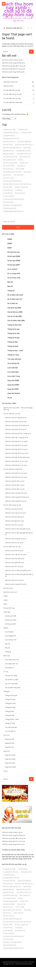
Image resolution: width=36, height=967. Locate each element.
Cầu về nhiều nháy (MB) (16, 321)
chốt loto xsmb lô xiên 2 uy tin (14, 481)
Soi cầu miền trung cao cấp (13, 94)
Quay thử (7, 751)
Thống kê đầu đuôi (14, 325)
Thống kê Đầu (12, 342)
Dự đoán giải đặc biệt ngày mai (12, 181)
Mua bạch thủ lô (20, 193)
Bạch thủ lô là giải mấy (24, 141)
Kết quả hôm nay (9, 608)
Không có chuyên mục (21, 187)
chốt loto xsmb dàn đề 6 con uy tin (14, 66)
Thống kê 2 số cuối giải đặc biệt (12, 205)
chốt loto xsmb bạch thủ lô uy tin (15, 429)
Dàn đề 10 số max (8, 178)
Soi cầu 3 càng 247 (8, 196)
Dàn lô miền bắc (18, 175)
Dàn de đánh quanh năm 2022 (12, 172)
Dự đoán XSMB (7, 187)
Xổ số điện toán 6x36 (15, 295)
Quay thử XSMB (13, 380)
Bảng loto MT (9, 747)
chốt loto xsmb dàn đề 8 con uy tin (16, 449)
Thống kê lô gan (13, 329)
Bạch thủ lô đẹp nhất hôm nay (12, 147)
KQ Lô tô (6, 735)
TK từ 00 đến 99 (13, 363)
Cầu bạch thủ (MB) (14, 308)
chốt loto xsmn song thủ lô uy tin (15, 584)
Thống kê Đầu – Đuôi (15, 351)
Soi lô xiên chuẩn (8, 202)
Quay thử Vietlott (13, 393)
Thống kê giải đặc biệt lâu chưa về (13, 211)
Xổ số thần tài (12, 303)
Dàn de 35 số (21, 166)
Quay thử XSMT (13, 389)
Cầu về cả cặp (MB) (14, 316)
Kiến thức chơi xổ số (10, 82)
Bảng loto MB (9, 739)
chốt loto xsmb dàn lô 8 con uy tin (16, 477)
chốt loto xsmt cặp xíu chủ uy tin (15, 513)
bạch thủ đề (27, 147)
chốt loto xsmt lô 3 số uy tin (14, 525)
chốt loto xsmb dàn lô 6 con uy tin (17, 28)
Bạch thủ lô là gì (7, 144)
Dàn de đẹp (27, 172)
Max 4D (10, 286)
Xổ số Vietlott (9, 632)
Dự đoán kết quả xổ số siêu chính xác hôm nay (17, 184)
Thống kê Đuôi (12, 346)
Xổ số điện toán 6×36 (12, 660)
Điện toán (7, 656)
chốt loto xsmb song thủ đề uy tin (13, 63)
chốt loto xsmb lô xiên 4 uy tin (12, 60)
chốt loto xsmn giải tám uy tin (14, 562)
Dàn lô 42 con (7, 175)
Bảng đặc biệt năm (8, 151)
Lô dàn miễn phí (8, 193)
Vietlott (6, 628)
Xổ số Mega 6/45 (10, 636)
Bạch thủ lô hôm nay (9, 141)
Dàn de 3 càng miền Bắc (10, 163)
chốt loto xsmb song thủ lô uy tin (13, 72)
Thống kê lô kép (13, 338)
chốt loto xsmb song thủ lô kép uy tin (17, 497)
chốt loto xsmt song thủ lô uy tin (15, 539)
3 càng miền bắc (23, 129)
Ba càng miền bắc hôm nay (11, 138)
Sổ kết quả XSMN (13, 261)
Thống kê (10, 291)
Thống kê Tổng (13, 355)
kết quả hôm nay (13, 252)
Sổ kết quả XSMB (13, 256)
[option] (19, 28)
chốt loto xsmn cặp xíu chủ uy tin (15, 554)
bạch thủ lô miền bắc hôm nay (24, 144)
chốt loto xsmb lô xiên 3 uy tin (14, 485)
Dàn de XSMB (20, 169)
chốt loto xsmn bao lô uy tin (14, 550)
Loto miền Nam (13, 372)
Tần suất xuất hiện (14, 359)
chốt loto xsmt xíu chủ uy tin (14, 543)
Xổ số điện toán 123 (14, 299)
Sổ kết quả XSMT (13, 265)
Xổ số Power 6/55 (10, 640)
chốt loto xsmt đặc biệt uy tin (14, 517)
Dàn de (20, 160)
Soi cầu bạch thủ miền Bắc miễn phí (13, 199)
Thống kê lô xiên (13, 333)
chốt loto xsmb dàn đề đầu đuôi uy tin (17, 457)
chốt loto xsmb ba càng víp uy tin (15, 417)
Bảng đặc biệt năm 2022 (23, 151)
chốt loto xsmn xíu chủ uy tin (14, 580)
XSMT (9, 248)
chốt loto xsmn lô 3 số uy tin (14, 566)
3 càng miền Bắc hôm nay (10, 132)
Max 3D (10, 282)
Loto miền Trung (13, 376)
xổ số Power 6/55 (13, 278)
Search (18, 227)
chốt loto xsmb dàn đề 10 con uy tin (16, 453)
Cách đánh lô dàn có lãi (10, 157)
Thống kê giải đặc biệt (9, 208)
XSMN (9, 243)
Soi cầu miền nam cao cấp (12, 98)
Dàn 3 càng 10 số (25, 157)
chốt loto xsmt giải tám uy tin (14, 521)
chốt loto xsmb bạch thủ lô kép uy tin (17, 425)
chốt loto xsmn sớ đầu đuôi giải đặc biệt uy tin (19, 575)
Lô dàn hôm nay (8, 190)
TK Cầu (6, 672)
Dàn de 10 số (24, 163)
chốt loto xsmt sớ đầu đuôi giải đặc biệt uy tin (19, 534)
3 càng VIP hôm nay (9, 135)
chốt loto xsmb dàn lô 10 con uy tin (16, 461)
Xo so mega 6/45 (13, 273)
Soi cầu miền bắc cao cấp (12, 90)
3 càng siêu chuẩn (26, 132)
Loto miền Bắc (12, 368)
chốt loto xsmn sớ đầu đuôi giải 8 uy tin (18, 570)
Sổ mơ (9, 398)
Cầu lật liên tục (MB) (14, 312)
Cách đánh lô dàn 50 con (24, 154)
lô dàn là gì (18, 190)
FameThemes (28, 964)
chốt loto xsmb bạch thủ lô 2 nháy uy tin (18, 433)
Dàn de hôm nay (8, 169)
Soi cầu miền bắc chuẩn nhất (13, 102)
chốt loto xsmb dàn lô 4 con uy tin (16, 465)
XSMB (9, 239)
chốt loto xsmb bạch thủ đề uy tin (16, 421)
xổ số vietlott (12, 269)
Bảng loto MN (9, 743)
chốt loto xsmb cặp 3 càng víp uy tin (16, 437)
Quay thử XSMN (13, 385)
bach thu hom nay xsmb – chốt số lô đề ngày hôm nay (18, 9)
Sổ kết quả (7, 612)
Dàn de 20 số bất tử (9, 166)
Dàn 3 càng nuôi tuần (9, 160)
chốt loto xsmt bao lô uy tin (14, 509)
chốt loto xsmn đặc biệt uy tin (14, 558)
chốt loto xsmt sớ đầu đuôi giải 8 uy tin (17, 529)
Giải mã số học (8, 86)
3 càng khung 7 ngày (9, 129)
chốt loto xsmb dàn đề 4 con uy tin (16, 441)
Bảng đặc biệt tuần (8, 154)
